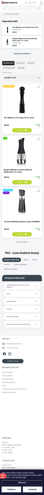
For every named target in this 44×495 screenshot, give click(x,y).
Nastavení (22, 483)
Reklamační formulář (9, 392)
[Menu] (41, 2)
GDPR (4, 386)
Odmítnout (11, 489)
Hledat (39, 8)
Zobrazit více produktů (22, 53)
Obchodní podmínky (8, 382)
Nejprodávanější (9, 68)
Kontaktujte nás (7, 376)
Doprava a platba (8, 379)
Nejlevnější (20, 63)
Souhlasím (33, 489)
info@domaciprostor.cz (14, 344)
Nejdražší (30, 63)
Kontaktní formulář (12, 361)
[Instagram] (9, 353)
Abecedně (21, 68)
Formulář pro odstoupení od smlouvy (14, 389)
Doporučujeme (8, 63)
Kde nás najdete (7, 372)
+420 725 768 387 (12, 348)
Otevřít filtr (10, 78)
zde (24, 477)
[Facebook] (4, 353)
